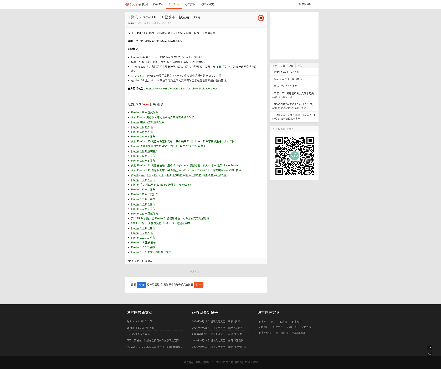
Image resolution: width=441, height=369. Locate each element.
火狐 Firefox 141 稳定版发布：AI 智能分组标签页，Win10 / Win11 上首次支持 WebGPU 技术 (186, 170)
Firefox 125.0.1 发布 (143, 199)
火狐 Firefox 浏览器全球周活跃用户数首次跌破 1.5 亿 (162, 117)
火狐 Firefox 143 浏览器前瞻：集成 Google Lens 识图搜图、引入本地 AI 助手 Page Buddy (184, 165)
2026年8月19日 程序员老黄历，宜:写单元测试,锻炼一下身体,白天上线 (231, 340)
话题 (291, 65)
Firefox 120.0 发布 (142, 232)
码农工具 (278, 327)
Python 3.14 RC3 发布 (287, 71)
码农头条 (307, 327)
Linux (138, 75)
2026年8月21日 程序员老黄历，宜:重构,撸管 (217, 327)
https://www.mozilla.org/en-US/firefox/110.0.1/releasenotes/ (181, 88)
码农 (273, 321)
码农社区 (174, 4)
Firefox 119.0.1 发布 (143, 237)
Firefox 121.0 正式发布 (144, 213)
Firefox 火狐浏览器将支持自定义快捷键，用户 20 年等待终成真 (168, 146)
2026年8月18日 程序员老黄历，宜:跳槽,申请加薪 (219, 346)
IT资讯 (133, 17)
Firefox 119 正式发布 (143, 242)
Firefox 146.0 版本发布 (144, 150)
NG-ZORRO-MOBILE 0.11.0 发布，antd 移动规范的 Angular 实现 (164, 346)
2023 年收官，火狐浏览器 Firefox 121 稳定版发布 (160, 223)
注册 (198, 284)
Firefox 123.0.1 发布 (143, 208)
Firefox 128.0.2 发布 (143, 179)
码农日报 (292, 327)
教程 (299, 65)
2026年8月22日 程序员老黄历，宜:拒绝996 (216, 321)
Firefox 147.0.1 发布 (143, 155)
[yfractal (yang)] (260, 18)
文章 (282, 65)
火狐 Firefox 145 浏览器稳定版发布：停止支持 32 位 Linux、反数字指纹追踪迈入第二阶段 (184, 141)
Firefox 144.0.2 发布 (143, 136)
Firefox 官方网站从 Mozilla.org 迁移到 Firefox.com (161, 184)
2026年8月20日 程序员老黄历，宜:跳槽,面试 (217, 334)
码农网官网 (298, 332)
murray (132, 23)
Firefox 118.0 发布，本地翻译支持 (151, 252)
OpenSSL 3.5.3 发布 (285, 86)
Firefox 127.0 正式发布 (144, 194)
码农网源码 (282, 332)
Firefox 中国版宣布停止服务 (147, 122)
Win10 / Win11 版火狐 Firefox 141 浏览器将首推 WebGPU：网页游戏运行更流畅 (179, 175)
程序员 (283, 321)
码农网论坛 (265, 332)
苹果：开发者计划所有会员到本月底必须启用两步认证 (156, 340)
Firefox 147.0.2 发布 (143, 160)
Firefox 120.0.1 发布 (143, 228)
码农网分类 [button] (207, 4)
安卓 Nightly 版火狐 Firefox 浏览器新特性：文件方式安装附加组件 (170, 218)
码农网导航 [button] (305, 4)
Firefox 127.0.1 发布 (143, 189)
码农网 (139, 4)
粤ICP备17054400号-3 (246, 362)
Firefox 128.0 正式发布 (144, 112)
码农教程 (190, 4)
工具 (219, 66)
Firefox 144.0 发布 (142, 131)
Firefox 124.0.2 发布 (143, 203)
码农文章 (158, 4)
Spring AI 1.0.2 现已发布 (288, 79)
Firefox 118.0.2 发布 (143, 247)
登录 (141, 284)
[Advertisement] (293, 35)
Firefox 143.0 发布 (142, 126)
